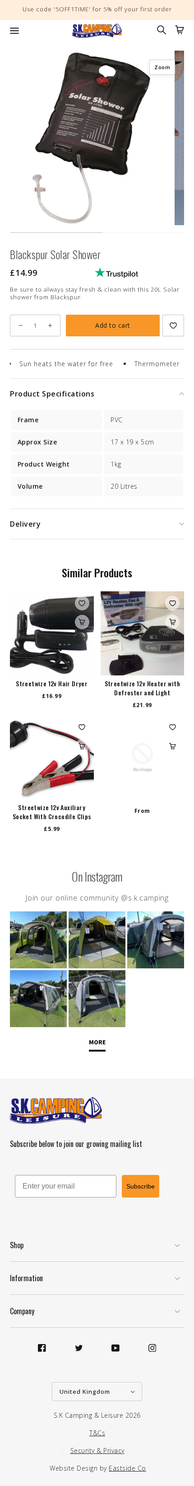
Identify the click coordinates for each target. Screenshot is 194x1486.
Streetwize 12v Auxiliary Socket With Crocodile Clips (52, 812)
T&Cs (97, 1433)
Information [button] (26, 1278)
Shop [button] (16, 1245)
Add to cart (112, 325)
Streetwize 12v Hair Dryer (52, 683)
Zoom (162, 67)
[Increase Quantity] (49, 325)
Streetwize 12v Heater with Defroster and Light (142, 688)
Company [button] (22, 1311)
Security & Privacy (97, 1450)
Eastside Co (127, 1468)
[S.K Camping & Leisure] (97, 31)
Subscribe (140, 1186)
